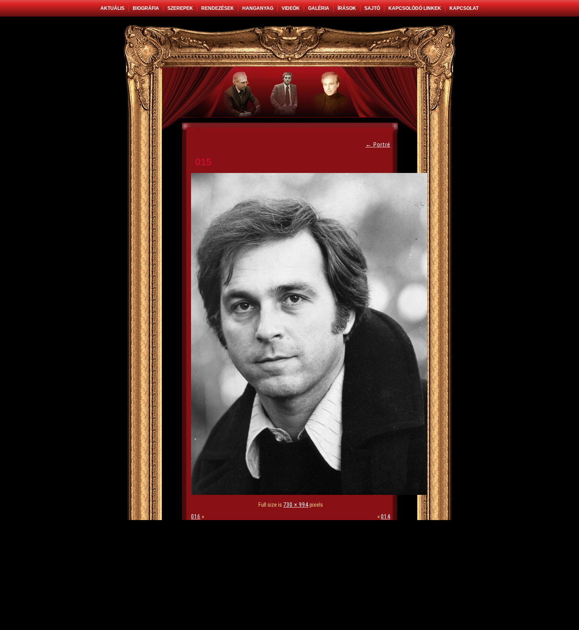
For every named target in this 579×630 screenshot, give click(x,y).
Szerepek (180, 8)
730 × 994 (295, 504)
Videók (291, 8)
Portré (378, 144)
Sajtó (372, 8)
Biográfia (146, 8)
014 (385, 516)
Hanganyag (257, 8)
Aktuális (112, 8)
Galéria (318, 8)
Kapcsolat (464, 8)
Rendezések (217, 8)
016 (195, 516)
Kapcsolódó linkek (414, 8)
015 (203, 162)
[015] (311, 492)
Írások (347, 8)
